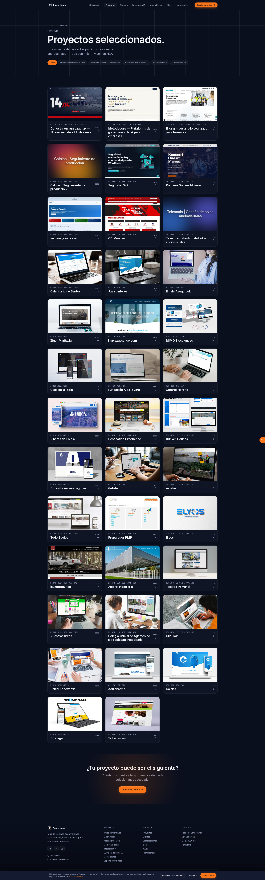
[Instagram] (62, 848)
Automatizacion (179, 63)
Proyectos (111, 5)
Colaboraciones (150, 841)
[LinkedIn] (49, 848)
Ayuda (145, 849)
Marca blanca (156, 5)
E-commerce (109, 837)
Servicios (94, 5)
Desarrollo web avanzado (136, 63)
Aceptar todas (208, 875)
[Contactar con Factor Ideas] (262, 440)
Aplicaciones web (112, 841)
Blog (169, 5)
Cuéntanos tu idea (204, 5)
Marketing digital (111, 845)
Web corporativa (160, 63)
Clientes (124, 5)
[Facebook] (56, 848)
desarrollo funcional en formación (105, 63)
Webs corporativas (112, 833)
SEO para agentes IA (113, 853)
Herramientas (182, 5)
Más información (76, 877)
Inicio (50, 25)
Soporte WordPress (113, 861)
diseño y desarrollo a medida (72, 63)
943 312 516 (55, 856)
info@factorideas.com (59, 859)
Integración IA (138, 5)
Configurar (192, 875)
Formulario (186, 845)
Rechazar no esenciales (172, 875)
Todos (52, 63)
